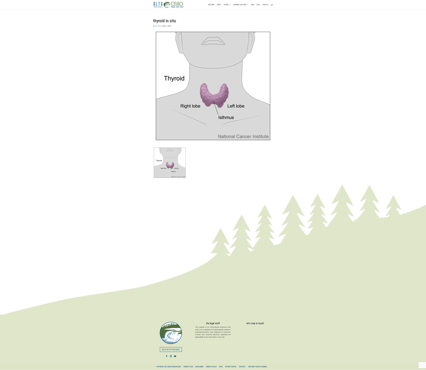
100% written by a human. (257, 367)
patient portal (231, 367)
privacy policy (211, 367)
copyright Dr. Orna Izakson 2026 (168, 367)
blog (258, 5)
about (219, 5)
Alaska (226, 5)
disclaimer (199, 367)
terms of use (188, 367)
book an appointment (171, 350)
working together (239, 5)
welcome (211, 5)
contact (265, 5)
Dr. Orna (158, 26)
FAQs (252, 5)
